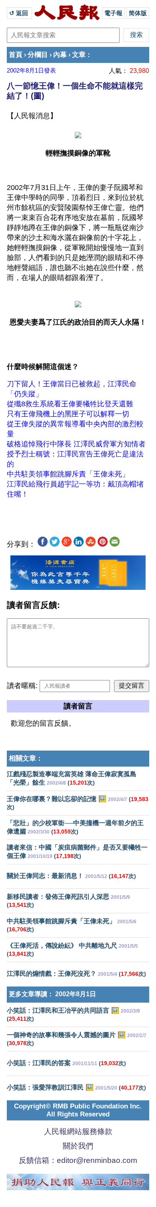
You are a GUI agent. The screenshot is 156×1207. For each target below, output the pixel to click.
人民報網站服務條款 (78, 1131)
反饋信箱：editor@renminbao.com (78, 1160)
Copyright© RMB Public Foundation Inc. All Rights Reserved (78, 1110)
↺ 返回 (19, 13)
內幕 (60, 55)
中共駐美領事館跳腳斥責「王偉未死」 (68, 474)
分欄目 (38, 55)
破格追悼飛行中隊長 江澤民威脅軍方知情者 (76, 444)
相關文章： (26, 758)
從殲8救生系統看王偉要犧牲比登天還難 (70, 404)
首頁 (15, 55)
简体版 (138, 13)
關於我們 (78, 1146)
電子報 (113, 13)
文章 (79, 55)
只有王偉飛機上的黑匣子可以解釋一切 (68, 414)
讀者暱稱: (22, 686)
